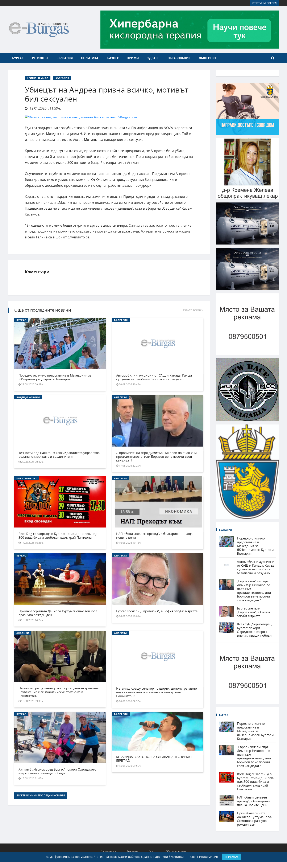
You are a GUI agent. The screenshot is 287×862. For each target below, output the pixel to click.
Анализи (120, 397)
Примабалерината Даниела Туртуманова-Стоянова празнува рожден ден (57, 613)
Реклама (132, 851)
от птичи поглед (264, 3)
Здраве (153, 58)
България (65, 58)
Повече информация (203, 857)
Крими (133, 58)
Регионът (40, 58)
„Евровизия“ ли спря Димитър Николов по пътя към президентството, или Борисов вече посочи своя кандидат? (156, 456)
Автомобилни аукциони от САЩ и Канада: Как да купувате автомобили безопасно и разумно (154, 377)
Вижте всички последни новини (41, 795)
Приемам (231, 857)
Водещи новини (28, 397)
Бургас (18, 58)
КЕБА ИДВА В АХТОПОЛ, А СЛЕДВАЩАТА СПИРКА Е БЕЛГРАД (154, 759)
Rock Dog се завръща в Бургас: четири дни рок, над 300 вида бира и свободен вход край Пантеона (57, 535)
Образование (178, 58)
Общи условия (176, 851)
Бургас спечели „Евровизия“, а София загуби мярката (156, 611)
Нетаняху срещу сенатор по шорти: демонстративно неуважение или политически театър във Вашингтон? (58, 692)
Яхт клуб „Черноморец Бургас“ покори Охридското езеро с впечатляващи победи (57, 771)
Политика (89, 58)
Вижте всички (193, 310)
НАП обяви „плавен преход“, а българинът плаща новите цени (154, 535)
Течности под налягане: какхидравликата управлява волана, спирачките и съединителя (59, 455)
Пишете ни (108, 851)
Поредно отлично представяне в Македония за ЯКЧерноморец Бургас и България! (54, 377)
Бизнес (113, 58)
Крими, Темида (37, 77)
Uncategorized (26, 478)
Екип (152, 851)
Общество (207, 58)
